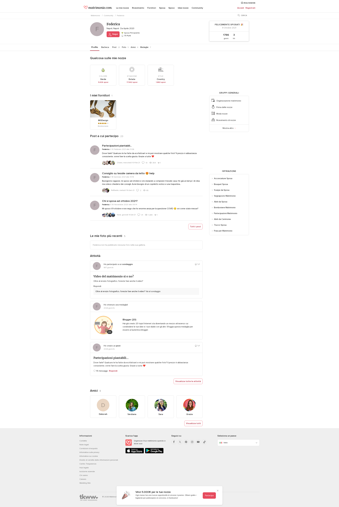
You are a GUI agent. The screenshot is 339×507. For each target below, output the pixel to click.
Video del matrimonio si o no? (113, 276)
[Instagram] (192, 441)
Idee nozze (183, 8)
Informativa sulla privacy (89, 452)
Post (114, 47)
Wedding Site (85, 483)
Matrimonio (95, 15)
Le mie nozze (122, 8)
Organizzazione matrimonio (228, 100)
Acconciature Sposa (223, 178)
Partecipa (209, 495)
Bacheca (105, 47)
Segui (115, 34)
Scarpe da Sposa (221, 190)
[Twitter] (179, 441)
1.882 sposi (161, 82)
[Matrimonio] (98, 8)
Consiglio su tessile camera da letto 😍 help (128, 173)
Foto (124, 47)
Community (197, 8)
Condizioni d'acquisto (88, 448)
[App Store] (134, 453)
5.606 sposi (103, 82)
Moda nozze (222, 113)
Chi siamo (83, 475)
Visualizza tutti (193, 423)
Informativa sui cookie (88, 456)
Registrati (250, 8)
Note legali (84, 445)
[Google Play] (154, 453)
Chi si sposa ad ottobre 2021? (120, 201)
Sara (161, 414)
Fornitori (151, 8)
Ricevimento (138, 8)
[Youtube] (198, 441)
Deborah (103, 414)
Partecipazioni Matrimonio (225, 213)
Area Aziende (249, 3)
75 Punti (127, 36)
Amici (133, 47)
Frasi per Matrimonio (223, 230)
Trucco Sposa (220, 225)
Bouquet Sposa (221, 184)
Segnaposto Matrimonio (225, 196)
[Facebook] (173, 441)
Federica (105, 149)
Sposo (171, 8)
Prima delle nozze (224, 107)
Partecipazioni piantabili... (117, 145)
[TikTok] (204, 441)
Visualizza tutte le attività (188, 381)
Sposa (162, 8)
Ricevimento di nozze (226, 120)
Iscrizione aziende (87, 471)
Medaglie (144, 47)
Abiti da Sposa (220, 201)
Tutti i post (195, 226)
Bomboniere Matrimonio (225, 207)
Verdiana (132, 414)
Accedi (240, 8)
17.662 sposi (132, 82)
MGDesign (103, 120)
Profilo (94, 47)
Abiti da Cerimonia (222, 219)
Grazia (189, 414)
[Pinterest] (186, 441)
